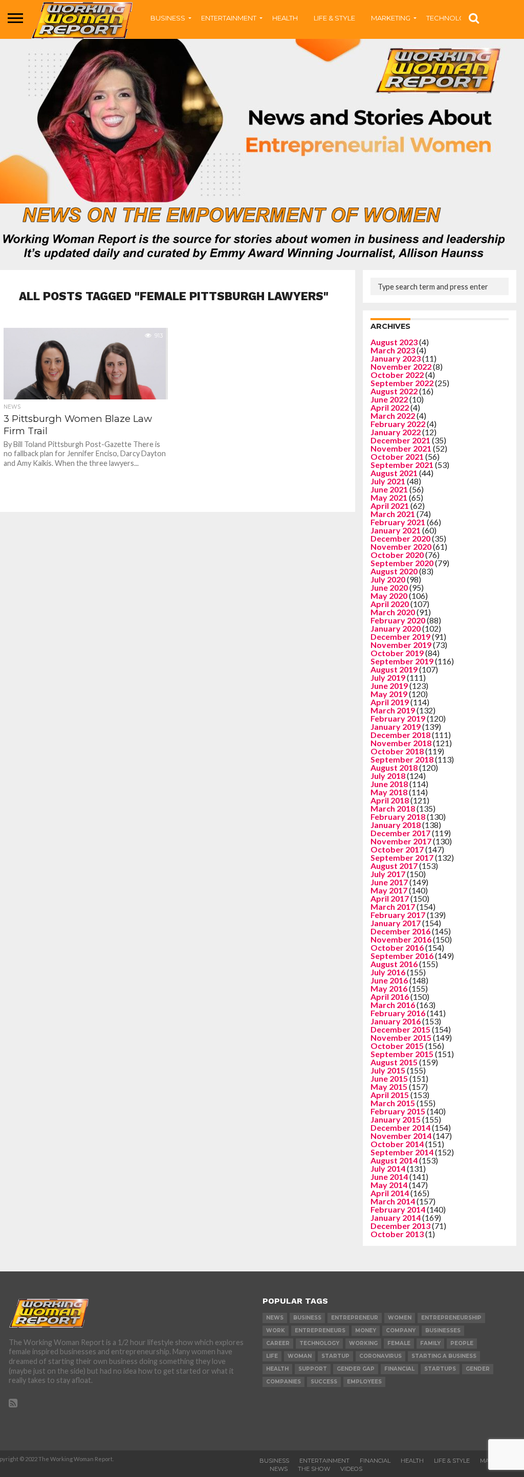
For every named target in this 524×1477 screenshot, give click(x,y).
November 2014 (400, 1135)
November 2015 (400, 1037)
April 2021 (389, 505)
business (307, 1317)
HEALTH (285, 18)
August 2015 (394, 1062)
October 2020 (397, 555)
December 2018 (400, 735)
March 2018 (392, 808)
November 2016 (400, 939)
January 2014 (395, 1217)
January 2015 (395, 1119)
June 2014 (389, 1176)
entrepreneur (354, 1317)
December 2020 (400, 538)
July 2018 (387, 775)
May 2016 (388, 988)
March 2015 (392, 1103)
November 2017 (400, 841)
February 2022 (397, 424)
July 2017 (387, 874)
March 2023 (392, 350)
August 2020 (394, 571)
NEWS (279, 1468)
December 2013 (400, 1225)
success (324, 1381)
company (401, 1330)
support (312, 1369)
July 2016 (387, 972)
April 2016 (389, 996)
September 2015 (401, 1054)
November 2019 (400, 645)
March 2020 (392, 612)
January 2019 (395, 726)
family (430, 1343)
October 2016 (397, 947)
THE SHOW (314, 1468)
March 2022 (392, 415)
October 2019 (397, 653)
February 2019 (397, 718)
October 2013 (397, 1234)
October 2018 (397, 751)
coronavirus (380, 1356)
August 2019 (394, 669)
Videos (351, 1468)
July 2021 (387, 481)
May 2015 (388, 1086)
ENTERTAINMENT (228, 18)
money (365, 1330)
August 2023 (394, 342)
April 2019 (389, 702)
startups (440, 1369)
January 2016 (395, 1021)
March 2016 (392, 1005)
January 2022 (395, 432)
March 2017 (392, 906)
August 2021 (394, 473)
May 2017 (388, 890)
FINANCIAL (375, 1460)
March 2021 (392, 514)
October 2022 (397, 374)
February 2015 (397, 1111)
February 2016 (397, 1013)
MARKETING (390, 18)
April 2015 (389, 1095)
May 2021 (388, 497)
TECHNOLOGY (450, 18)
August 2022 (394, 391)
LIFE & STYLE (334, 18)
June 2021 (389, 489)
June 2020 (389, 587)
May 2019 (388, 694)
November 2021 (400, 448)
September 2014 (401, 1152)
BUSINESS (167, 18)
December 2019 (400, 636)
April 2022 (389, 407)
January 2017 (395, 923)
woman (300, 1356)
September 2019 (401, 661)
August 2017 (394, 865)
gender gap (356, 1369)
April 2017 (389, 898)
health (277, 1369)
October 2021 (397, 456)
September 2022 (401, 383)
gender (478, 1369)
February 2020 (397, 620)
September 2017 (401, 857)
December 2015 (400, 1029)
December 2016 (400, 931)
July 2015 (387, 1070)
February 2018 (397, 816)
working (363, 1343)
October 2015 (397, 1045)
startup (335, 1356)
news (274, 1317)
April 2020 (389, 604)
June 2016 (389, 980)
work (275, 1330)
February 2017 (397, 915)
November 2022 (400, 366)
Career (278, 1343)
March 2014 (392, 1201)
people (461, 1343)
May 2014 (388, 1185)
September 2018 (401, 759)
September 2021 (401, 464)
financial (399, 1369)
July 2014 (387, 1168)
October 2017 (397, 849)
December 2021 (400, 440)
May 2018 (388, 792)
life (272, 1356)
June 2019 (389, 685)
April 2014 (389, 1193)
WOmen (399, 1317)
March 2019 (392, 710)
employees (364, 1381)
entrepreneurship (451, 1317)
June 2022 (389, 399)
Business (274, 1460)
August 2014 (394, 1160)
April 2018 (389, 800)
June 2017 (389, 882)
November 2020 (400, 546)
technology (319, 1343)
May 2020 (388, 595)
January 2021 (395, 530)
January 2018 (395, 825)
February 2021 (397, 522)
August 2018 (394, 767)
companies (283, 1381)
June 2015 (389, 1078)
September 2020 (401, 563)
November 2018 (400, 743)
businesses (443, 1330)
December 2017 (400, 833)
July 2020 (387, 579)
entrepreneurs (320, 1330)
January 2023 (395, 358)
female (398, 1343)
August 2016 (394, 964)
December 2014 (400, 1127)
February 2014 (397, 1209)
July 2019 (387, 677)
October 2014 (397, 1144)
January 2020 (395, 628)
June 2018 (389, 784)
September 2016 (401, 955)
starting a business (443, 1356)
